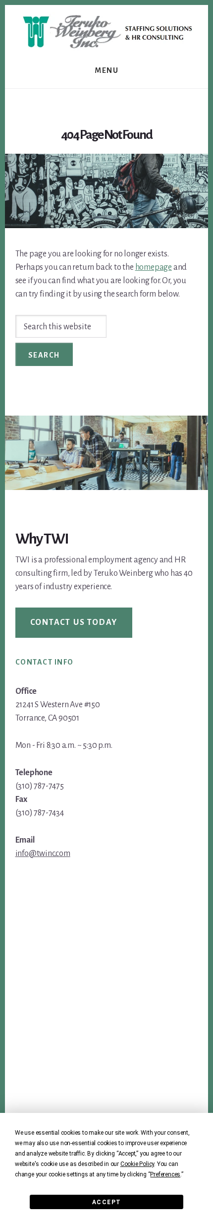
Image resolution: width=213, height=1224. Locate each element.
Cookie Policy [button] (137, 1164)
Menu (106, 70)
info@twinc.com (42, 853)
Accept (106, 1202)
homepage (153, 267)
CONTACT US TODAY (74, 622)
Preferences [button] (165, 1174)
